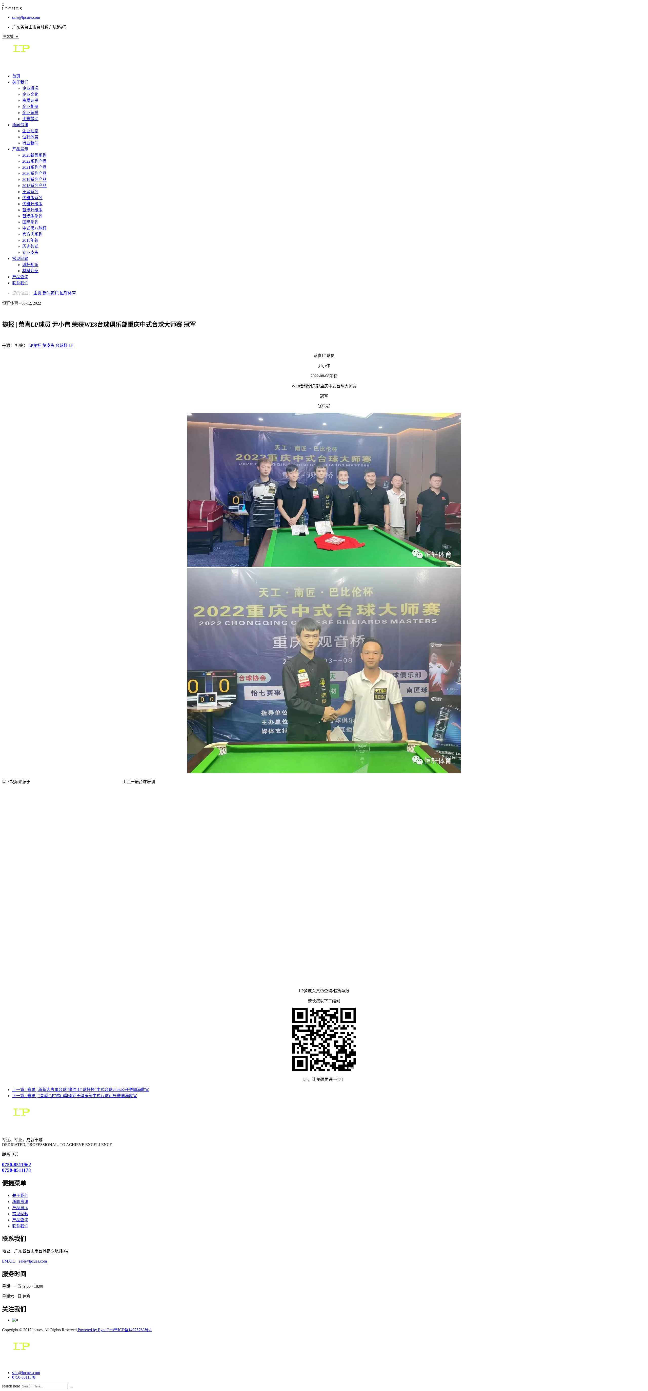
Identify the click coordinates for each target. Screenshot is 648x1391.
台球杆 (61, 345)
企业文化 (30, 94)
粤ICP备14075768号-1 (133, 1330)
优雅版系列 (32, 198)
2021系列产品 (34, 167)
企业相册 (30, 106)
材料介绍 (30, 271)
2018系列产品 (34, 185)
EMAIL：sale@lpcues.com (24, 1261)
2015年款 (30, 240)
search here (11, 1386)
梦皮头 (48, 345)
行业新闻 (30, 143)
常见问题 (20, 258)
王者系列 (30, 192)
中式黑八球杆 (34, 228)
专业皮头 (30, 252)
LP (71, 345)
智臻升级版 (32, 210)
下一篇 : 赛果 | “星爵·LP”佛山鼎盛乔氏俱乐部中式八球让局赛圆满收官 (74, 1096)
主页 (37, 293)
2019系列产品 (34, 179)
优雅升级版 (32, 204)
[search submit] (71, 1387)
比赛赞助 (30, 119)
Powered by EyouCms (95, 1330)
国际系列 (30, 222)
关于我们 (20, 82)
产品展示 (20, 149)
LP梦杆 (34, 345)
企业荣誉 (30, 112)
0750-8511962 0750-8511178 (16, 1167)
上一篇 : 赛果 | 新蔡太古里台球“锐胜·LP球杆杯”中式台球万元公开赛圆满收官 (80, 1089)
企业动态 (30, 131)
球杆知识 (30, 264)
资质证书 (30, 100)
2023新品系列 (34, 155)
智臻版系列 (32, 216)
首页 (16, 76)
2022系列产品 (34, 161)
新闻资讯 (20, 125)
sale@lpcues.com (26, 17)
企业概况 (30, 88)
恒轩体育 (30, 137)
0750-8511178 (23, 1377)
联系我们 (20, 283)
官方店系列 (32, 234)
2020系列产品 (34, 173)
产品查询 (20, 277)
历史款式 (30, 246)
